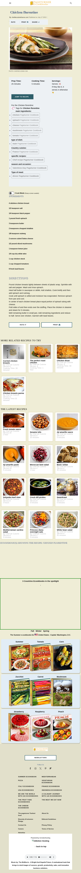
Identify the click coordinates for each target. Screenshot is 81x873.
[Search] (71, 3)
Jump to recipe (22, 97)
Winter (39, 631)
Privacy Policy (47, 825)
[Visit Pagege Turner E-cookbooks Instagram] (35, 768)
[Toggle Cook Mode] (11, 193)
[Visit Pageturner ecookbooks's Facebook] (30, 768)
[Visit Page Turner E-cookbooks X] (40, 768)
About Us (45, 813)
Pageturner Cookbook (26, 115)
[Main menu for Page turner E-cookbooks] (10, 3)
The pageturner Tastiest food (26, 814)
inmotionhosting (44, 838)
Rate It (23, 325)
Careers (21, 829)
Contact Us (22, 825)
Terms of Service (48, 829)
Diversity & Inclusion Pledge (25, 820)
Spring (46, 631)
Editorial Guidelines (49, 819)
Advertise (21, 832)
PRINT (23, 22)
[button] (40, 757)
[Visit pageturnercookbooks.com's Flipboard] (50, 768)
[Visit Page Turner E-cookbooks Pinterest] (45, 768)
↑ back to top (40, 846)
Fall (32, 631)
